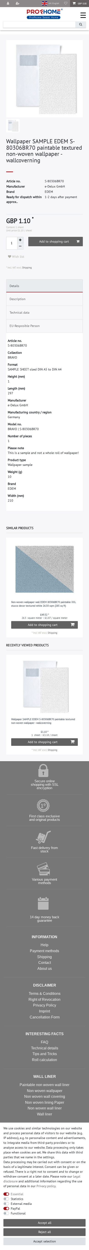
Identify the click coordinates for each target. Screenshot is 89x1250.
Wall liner (44, 1114)
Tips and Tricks (44, 1054)
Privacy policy (46, 1186)
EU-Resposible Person (25, 326)
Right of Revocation (44, 999)
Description (18, 299)
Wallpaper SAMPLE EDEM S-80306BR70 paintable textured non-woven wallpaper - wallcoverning (43, 721)
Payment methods (44, 951)
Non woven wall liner (45, 1108)
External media (21, 1204)
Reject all (44, 1232)
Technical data (19, 312)
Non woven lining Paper (44, 1102)
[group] (45, 569)
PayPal (15, 1208)
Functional (18, 1213)
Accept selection (44, 1241)
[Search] (80, 25)
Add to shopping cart (54, 241)
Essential (17, 1194)
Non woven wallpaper (44, 1091)
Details (14, 286)
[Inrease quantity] (20, 240)
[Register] (18, 3)
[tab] (44, 286)
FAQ (44, 1042)
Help (44, 945)
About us (44, 969)
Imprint (44, 1011)
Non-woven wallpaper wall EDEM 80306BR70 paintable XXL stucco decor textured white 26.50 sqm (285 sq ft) (43, 604)
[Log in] (8, 3)
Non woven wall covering (44, 1096)
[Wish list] (66, 3)
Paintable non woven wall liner (44, 1085)
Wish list (17, 256)
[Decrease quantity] (20, 246)
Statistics (17, 1199)
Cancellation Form (45, 1017)
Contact (44, 963)
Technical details (44, 1048)
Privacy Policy (44, 1005)
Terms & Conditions (44, 994)
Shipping (26, 267)
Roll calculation (44, 1060)
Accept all (44, 1223)
